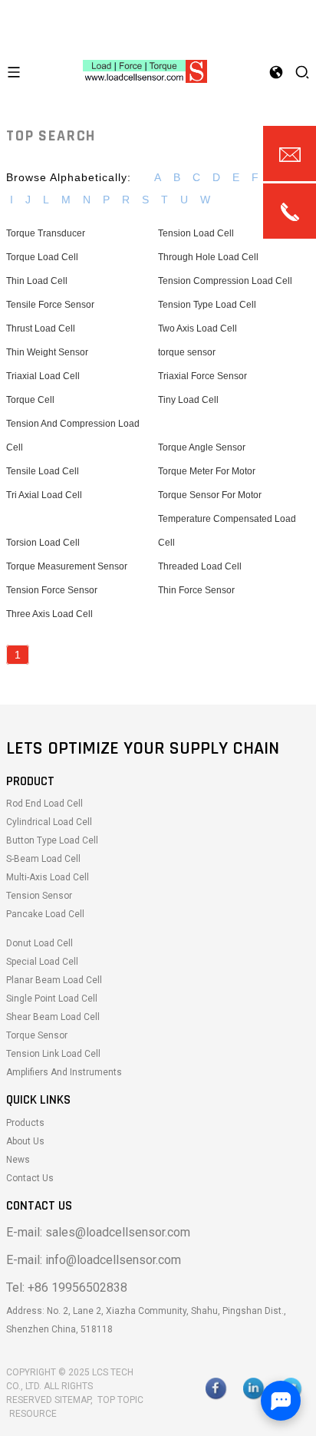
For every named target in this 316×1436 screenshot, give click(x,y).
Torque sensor (36, 1035)
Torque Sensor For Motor (210, 495)
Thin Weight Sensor (47, 352)
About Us (25, 1141)
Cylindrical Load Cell (49, 822)
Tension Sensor (39, 895)
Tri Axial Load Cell (44, 495)
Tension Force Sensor (51, 590)
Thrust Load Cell (40, 328)
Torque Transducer (45, 233)
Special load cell (42, 961)
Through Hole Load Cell (208, 257)
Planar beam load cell (54, 980)
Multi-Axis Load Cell (47, 877)
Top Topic (120, 1400)
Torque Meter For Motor (206, 471)
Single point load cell (51, 998)
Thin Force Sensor (196, 590)
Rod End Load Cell (44, 803)
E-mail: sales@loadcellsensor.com (98, 1232)
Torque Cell (30, 399)
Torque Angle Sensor (201, 447)
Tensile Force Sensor (50, 304)
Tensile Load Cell (42, 471)
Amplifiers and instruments (64, 1072)
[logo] (144, 70)
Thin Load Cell (36, 281)
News (18, 1159)
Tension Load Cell (196, 233)
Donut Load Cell (39, 943)
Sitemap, (74, 1400)
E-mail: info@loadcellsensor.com (93, 1260)
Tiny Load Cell (188, 399)
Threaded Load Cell (200, 566)
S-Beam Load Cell (43, 858)
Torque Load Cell (42, 257)
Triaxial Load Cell (43, 376)
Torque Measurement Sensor (66, 566)
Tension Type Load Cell (207, 304)
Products (25, 1122)
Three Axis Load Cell (49, 614)
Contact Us (30, 1178)
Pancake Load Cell (45, 914)
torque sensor (187, 352)
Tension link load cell (53, 1053)
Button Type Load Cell (52, 840)
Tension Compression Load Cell (225, 281)
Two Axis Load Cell (197, 328)
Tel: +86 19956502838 (66, 1287)
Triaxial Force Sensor (202, 376)
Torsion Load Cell (43, 542)
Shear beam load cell (53, 1017)
